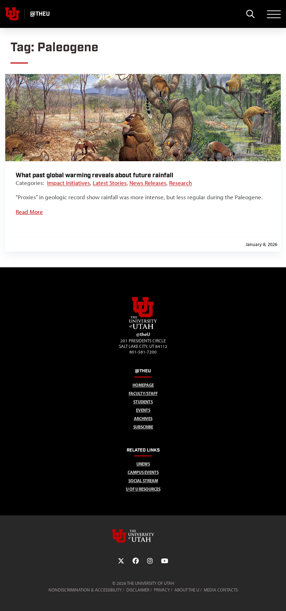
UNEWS (143, 464)
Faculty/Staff (143, 393)
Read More (29, 211)
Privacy (162, 590)
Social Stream (143, 480)
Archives (143, 418)
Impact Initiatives (68, 182)
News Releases (147, 182)
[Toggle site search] (250, 14)
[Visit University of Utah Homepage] (12, 14)
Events (143, 410)
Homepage (143, 385)
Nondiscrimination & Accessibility (85, 590)
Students (143, 401)
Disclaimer (137, 590)
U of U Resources (143, 489)
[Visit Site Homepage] (143, 327)
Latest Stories (110, 182)
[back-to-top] (277, 597)
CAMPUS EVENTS (143, 472)
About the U (186, 590)
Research (180, 182)
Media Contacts (221, 590)
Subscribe (143, 427)
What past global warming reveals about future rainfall (94, 175)
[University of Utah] (143, 536)
